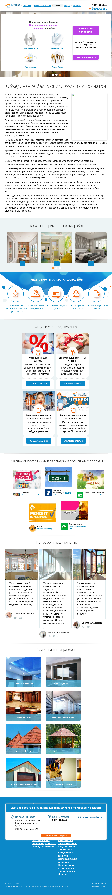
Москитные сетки (30, 46)
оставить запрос (38, 383)
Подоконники (57, 46)
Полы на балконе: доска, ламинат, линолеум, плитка (67, 868)
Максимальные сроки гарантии (57, 307)
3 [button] (59, 74)
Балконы (57, 6)
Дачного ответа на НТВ (93, 495)
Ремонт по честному (44, 529)
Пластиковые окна (42, 6)
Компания (27, 6)
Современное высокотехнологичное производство (16, 308)
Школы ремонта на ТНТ (30, 495)
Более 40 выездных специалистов (37, 307)
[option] (56, 44)
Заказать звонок (99, 8)
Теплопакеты (30, 64)
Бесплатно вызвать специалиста (56, 835)
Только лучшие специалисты (77, 307)
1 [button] (53, 74)
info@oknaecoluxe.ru (93, 817)
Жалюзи (62, 874)
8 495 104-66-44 (59, 820)
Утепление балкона (67, 843)
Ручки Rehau (57, 64)
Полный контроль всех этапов (97, 307)
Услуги (67, 6)
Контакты (77, 6)
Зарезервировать (86, 57)
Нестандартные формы (43, 847)
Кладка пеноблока (67, 847)
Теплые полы (65, 850)
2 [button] (56, 74)
